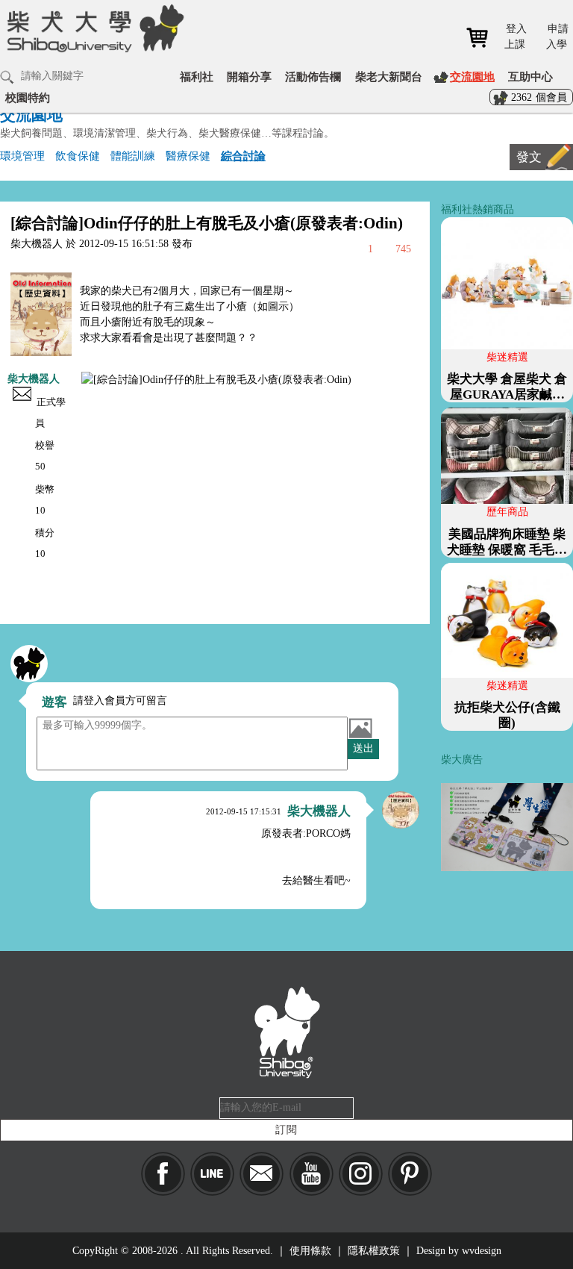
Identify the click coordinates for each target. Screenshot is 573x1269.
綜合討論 (243, 155)
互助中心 (530, 76)
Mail (261, 1173)
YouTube (311, 1173)
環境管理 (22, 155)
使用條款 (310, 1250)
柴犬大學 (93, 38)
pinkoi (409, 1173)
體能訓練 (132, 155)
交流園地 (472, 76)
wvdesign (481, 1250)
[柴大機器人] (400, 810)
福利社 (196, 76)
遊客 (54, 702)
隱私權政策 (374, 1250)
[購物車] (482, 37)
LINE (212, 1173)
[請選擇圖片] (360, 728)
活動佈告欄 (313, 76)
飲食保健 (77, 155)
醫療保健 (188, 155)
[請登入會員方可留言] (29, 663)
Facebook (163, 1173)
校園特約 (27, 97)
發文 (529, 157)
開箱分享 (249, 76)
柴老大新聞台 (388, 76)
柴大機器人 (33, 378)
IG (360, 1173)
